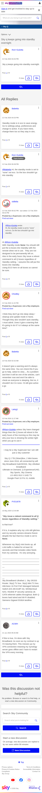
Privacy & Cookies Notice (10, 769)
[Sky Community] (13, 3)
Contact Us (36, 771)
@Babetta (6, 169)
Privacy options (7, 767)
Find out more (7, 218)
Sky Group (5, 774)
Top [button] (22, 762)
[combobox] (19, 18)
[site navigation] (2, 3)
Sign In (39, 3)
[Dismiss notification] (39, 10)
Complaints (6, 771)
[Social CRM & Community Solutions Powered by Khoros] (34, 788)
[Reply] (36, 78)
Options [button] (4, 34)
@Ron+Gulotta (11, 225)
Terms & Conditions (33, 767)
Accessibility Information (31, 769)
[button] (39, 49)
